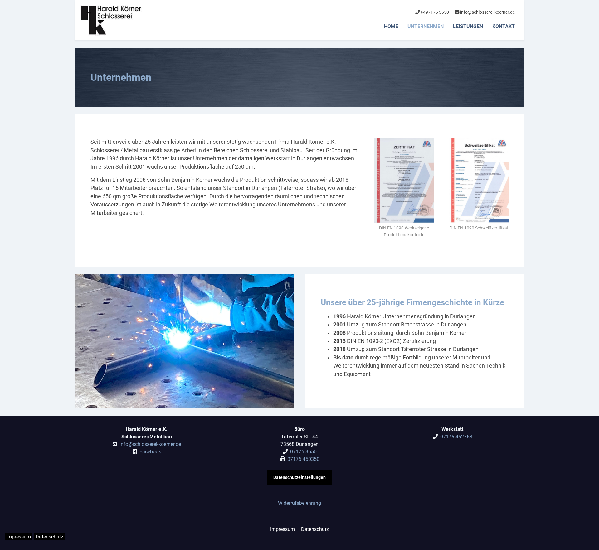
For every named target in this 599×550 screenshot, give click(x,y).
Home (391, 26)
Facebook (150, 452)
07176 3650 (303, 452)
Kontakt (503, 26)
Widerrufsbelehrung (299, 503)
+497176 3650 (434, 12)
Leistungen (468, 26)
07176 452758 (456, 437)
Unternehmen (425, 26)
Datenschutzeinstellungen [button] (299, 477)
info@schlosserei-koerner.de (487, 12)
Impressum (282, 529)
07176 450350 (303, 459)
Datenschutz (315, 529)
